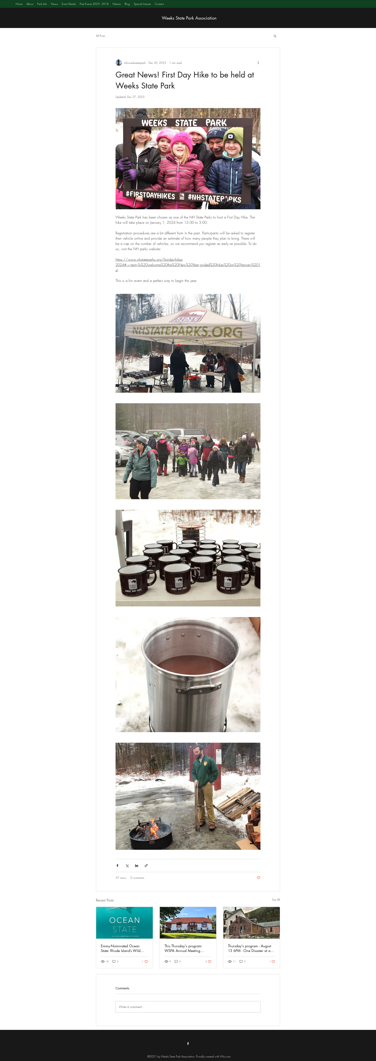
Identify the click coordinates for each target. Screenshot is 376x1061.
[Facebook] (188, 1044)
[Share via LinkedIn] (136, 865)
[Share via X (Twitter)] (127, 865)
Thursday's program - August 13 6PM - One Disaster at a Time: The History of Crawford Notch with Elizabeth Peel (251, 948)
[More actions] (258, 62)
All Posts (100, 36)
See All (276, 899)
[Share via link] (146, 865)
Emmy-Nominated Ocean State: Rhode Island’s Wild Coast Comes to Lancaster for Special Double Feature (123, 948)
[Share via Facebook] (117, 865)
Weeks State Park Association (189, 18)
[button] (275, 35)
